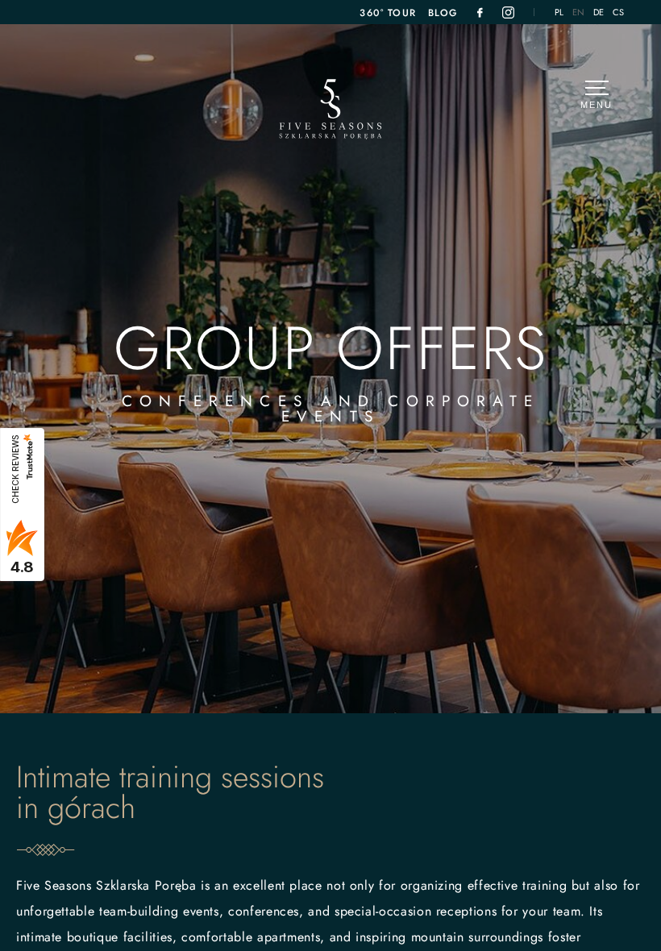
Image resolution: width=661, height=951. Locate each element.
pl (559, 12)
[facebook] (480, 12)
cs (619, 12)
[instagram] (508, 12)
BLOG (443, 13)
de (599, 12)
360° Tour (388, 13)
